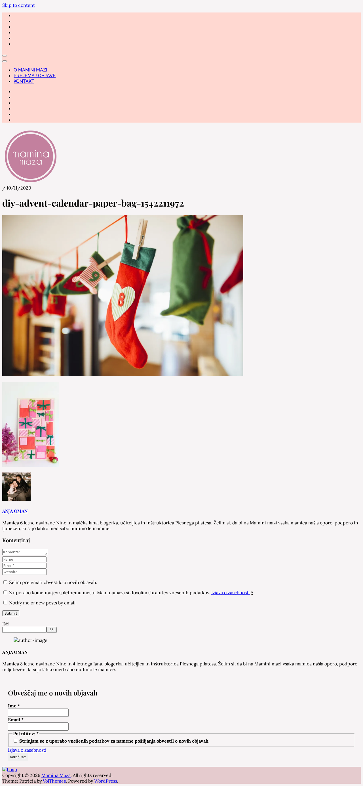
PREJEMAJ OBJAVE (35, 75)
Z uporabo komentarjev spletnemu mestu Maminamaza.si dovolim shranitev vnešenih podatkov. (131, 592)
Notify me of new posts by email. (43, 603)
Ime (14, 706)
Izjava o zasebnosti (230, 592)
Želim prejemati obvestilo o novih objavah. (52, 582)
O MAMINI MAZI (30, 70)
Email (16, 719)
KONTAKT (24, 81)
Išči (6, 624)
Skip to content (18, 5)
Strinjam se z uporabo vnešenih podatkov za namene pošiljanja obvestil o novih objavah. (114, 741)
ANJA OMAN (15, 511)
